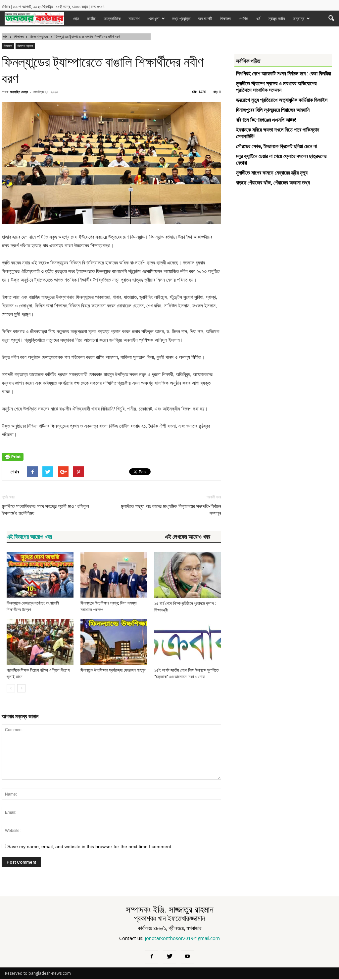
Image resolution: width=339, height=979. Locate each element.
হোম (76, 18)
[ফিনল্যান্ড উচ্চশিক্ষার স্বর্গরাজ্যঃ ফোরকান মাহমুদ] (113, 642)
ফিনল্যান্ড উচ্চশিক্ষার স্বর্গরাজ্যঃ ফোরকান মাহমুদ (112, 670)
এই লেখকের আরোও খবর (187, 536)
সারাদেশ (134, 18)
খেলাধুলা (154, 18)
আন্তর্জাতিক (112, 18)
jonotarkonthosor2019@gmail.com (182, 938)
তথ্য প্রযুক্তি (181, 18)
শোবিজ (243, 18)
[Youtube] (187, 956)
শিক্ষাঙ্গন (225, 18)
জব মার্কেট (205, 18)
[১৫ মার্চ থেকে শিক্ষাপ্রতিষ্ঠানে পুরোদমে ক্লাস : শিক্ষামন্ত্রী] (187, 575)
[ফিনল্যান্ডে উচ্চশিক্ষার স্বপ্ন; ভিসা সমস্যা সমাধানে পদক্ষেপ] (113, 575)
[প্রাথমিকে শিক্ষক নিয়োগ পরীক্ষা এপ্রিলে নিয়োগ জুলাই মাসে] (40, 642)
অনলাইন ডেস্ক (19, 91)
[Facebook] (151, 956)
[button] (331, 18)
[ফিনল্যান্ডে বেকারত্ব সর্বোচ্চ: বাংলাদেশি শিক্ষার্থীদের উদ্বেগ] (40, 575)
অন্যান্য (299, 18)
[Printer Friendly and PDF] (13, 459)
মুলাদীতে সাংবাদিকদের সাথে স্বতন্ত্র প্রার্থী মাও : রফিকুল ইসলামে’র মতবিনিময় (45, 509)
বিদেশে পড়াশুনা (25, 46)
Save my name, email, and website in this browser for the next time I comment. (89, 846)
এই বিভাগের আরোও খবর (29, 536)
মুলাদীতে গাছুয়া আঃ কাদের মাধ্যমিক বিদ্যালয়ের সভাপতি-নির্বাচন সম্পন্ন (171, 509)
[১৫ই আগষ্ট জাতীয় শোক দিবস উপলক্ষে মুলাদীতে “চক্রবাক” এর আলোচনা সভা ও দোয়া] (187, 642)
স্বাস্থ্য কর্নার (276, 18)
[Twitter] (169, 956)
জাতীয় (91, 18)
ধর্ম (258, 18)
